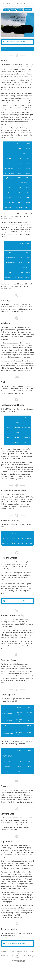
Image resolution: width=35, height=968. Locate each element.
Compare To (20, 9)
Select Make (6, 9)
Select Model (13, 9)
